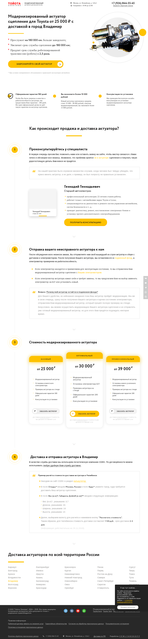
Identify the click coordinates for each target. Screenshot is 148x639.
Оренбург (69, 588)
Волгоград (13, 584)
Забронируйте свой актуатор (34, 64)
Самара (101, 577)
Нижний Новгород (73, 577)
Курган (68, 570)
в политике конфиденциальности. (125, 601)
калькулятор (80, 481)
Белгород (12, 570)
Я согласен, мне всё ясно (128, 607)
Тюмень (133, 581)
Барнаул (12, 567)
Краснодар (41, 588)
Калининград (42, 581)
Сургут (132, 567)
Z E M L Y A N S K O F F (129, 636)
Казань (39, 577)
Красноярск (70, 567)
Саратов (101, 584)
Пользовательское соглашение (117, 624)
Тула (131, 577)
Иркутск (40, 574)
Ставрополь (103, 588)
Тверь (132, 570)
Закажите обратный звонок (123, 5)
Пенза (100, 567)
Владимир (13, 581)
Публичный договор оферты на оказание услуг (26, 624)
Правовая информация (17, 620)
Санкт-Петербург (105, 581)
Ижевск (39, 570)
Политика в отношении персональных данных (25, 627)
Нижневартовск (72, 574)
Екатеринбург (42, 567)
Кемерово (41, 584)
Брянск (11, 574)
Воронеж (12, 588)
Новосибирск (71, 581)
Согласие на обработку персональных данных (86, 624)
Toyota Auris (97, 611)
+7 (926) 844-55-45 (123, 3)
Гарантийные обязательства (56, 624)
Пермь (100, 570)
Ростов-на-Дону (105, 574)
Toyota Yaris (107, 611)
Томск (132, 574)
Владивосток (14, 577)
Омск (67, 584)
